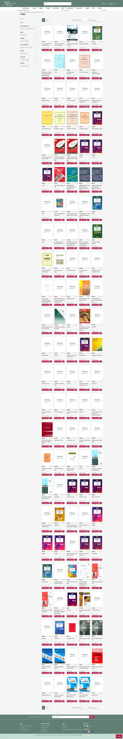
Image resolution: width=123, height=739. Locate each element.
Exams (34, 8)
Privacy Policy (44, 727)
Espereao (69, 610)
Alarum (43, 242)
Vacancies (64, 727)
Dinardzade (94, 553)
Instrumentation (24, 44)
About (99, 8)
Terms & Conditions (45, 725)
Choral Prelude (82, 355)
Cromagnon (56, 496)
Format (22, 50)
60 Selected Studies (46, 128)
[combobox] (28, 29)
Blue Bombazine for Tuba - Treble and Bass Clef (97, 300)
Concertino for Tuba (58, 411)
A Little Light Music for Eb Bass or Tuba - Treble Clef (72, 159)
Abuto (43, 213)
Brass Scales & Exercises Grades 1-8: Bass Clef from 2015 (84, 329)
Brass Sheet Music (35, 12)
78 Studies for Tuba (83, 128)
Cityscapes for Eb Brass (97, 355)
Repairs (87, 8)
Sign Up (92, 717)
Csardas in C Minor (96, 496)
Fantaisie (44, 638)
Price (21, 22)
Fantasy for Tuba (70, 638)
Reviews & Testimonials (23, 10)
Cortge (80, 468)
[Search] (72, 3)
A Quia (80, 157)
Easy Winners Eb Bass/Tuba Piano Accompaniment (83, 583)
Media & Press (44, 731)
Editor (21, 32)
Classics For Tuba (45, 383)
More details (45, 50)
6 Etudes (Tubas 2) (71, 100)
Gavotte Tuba (95, 695)
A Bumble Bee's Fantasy (97, 128)
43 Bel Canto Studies (83, 72)
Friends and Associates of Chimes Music (71, 729)
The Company (44, 729)
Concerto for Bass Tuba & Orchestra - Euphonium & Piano (97, 413)
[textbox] (28, 29)
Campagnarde (45, 355)
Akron (93, 213)
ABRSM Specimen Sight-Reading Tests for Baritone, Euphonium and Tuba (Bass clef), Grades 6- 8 (97, 188)
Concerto (81, 411)
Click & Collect (65, 10)
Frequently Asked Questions (26, 725)
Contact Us (22, 727)
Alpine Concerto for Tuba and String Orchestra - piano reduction (72, 244)
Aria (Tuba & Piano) (71, 270)
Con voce (69, 383)
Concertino (94, 383)
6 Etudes (56, 100)
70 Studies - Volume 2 (71, 128)
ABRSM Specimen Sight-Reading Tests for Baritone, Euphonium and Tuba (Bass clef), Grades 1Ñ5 (84, 188)
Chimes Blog (65, 725)
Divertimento (45, 581)
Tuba (42, 12)
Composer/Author (24, 26)
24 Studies (94, 43)
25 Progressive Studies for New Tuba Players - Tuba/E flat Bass (47, 74)
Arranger (22, 38)
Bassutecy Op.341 (70, 298)
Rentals (48, 8)
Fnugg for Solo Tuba (46, 695)
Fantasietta (56, 638)
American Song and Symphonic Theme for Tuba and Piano (84, 244)
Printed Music (27, 12)
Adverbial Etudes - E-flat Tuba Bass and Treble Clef (84, 215)
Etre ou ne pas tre (96, 610)
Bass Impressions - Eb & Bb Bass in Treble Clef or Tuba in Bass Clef (59, 300)
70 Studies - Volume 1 (59, 128)
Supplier (22, 63)
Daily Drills (56, 525)
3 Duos (55, 72)
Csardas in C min (70, 496)
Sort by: (90, 20)
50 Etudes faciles (45, 100)
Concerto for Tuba (58, 440)
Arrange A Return (24, 729)
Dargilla (93, 525)
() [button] (116, 3)
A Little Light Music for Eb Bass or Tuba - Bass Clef (59, 159)
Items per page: (76, 20)
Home (21, 12)
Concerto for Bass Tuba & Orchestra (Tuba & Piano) (47, 442)
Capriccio (56, 355)
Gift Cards (103, 10)
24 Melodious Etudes (83, 43)
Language (22, 57)
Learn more (79, 735)
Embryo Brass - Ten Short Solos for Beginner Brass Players (59, 612)
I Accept (119, 736)
